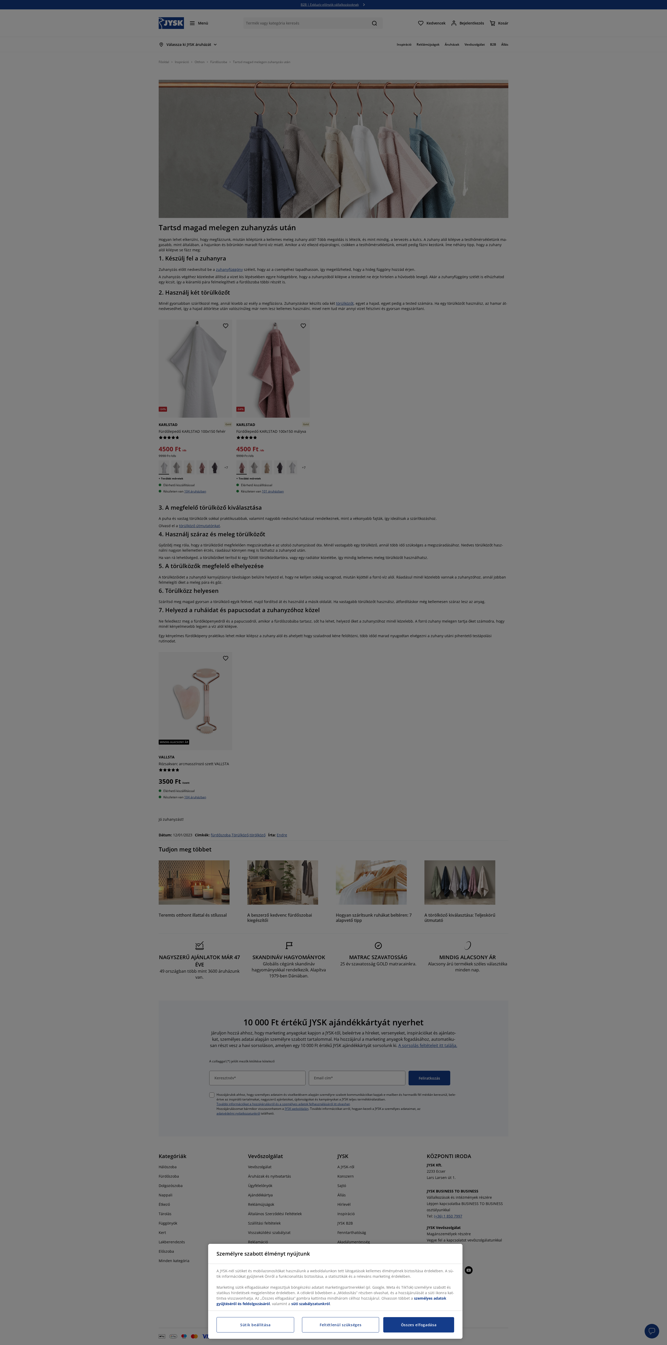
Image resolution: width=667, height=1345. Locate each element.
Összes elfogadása (419, 1324)
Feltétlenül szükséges (341, 1324)
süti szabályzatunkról (310, 1303)
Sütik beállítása (255, 1324)
